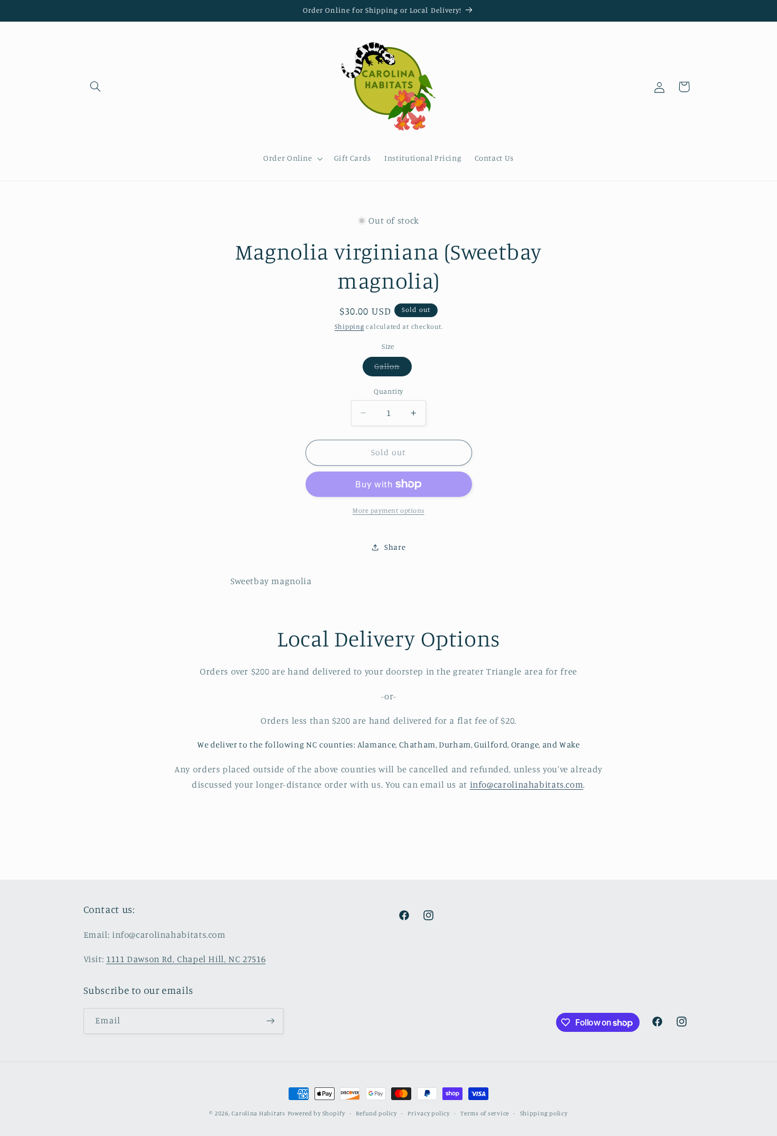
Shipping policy (544, 1113)
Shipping (349, 326)
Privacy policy (428, 1113)
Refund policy (376, 1113)
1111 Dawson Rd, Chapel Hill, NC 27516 (185, 959)
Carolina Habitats (258, 1113)
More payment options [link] (388, 510)
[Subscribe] (270, 1021)
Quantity (388, 391)
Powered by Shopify (316, 1113)
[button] (96, 87)
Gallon (392, 368)
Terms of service (484, 1113)
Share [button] (394, 546)
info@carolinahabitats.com (527, 784)
